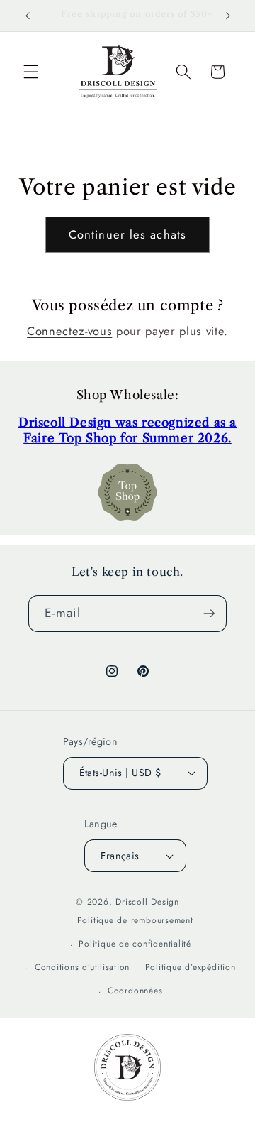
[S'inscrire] (209, 613)
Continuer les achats (127, 234)
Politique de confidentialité (135, 943)
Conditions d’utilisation (82, 967)
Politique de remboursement (135, 920)
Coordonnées (135, 990)
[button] (31, 72)
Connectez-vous (69, 330)
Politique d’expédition (190, 967)
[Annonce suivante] (228, 15)
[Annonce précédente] (27, 15)
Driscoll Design (147, 901)
